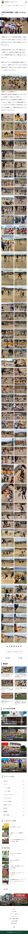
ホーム (14, 909)
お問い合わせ (14, 923)
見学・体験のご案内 (14, 918)
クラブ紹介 (14, 911)
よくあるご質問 (14, 921)
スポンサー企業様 (5, 712)
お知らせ (4, 759)
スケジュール (14, 916)
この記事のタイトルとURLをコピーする (14, 651)
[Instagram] (14, 927)
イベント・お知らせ (14, 913)
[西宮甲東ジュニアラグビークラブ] (2, 2)
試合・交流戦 (3, 18)
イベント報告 (5, 743)
